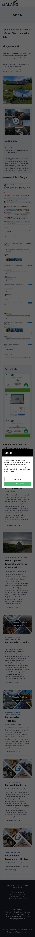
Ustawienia (17, 479)
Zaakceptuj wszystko (17, 484)
